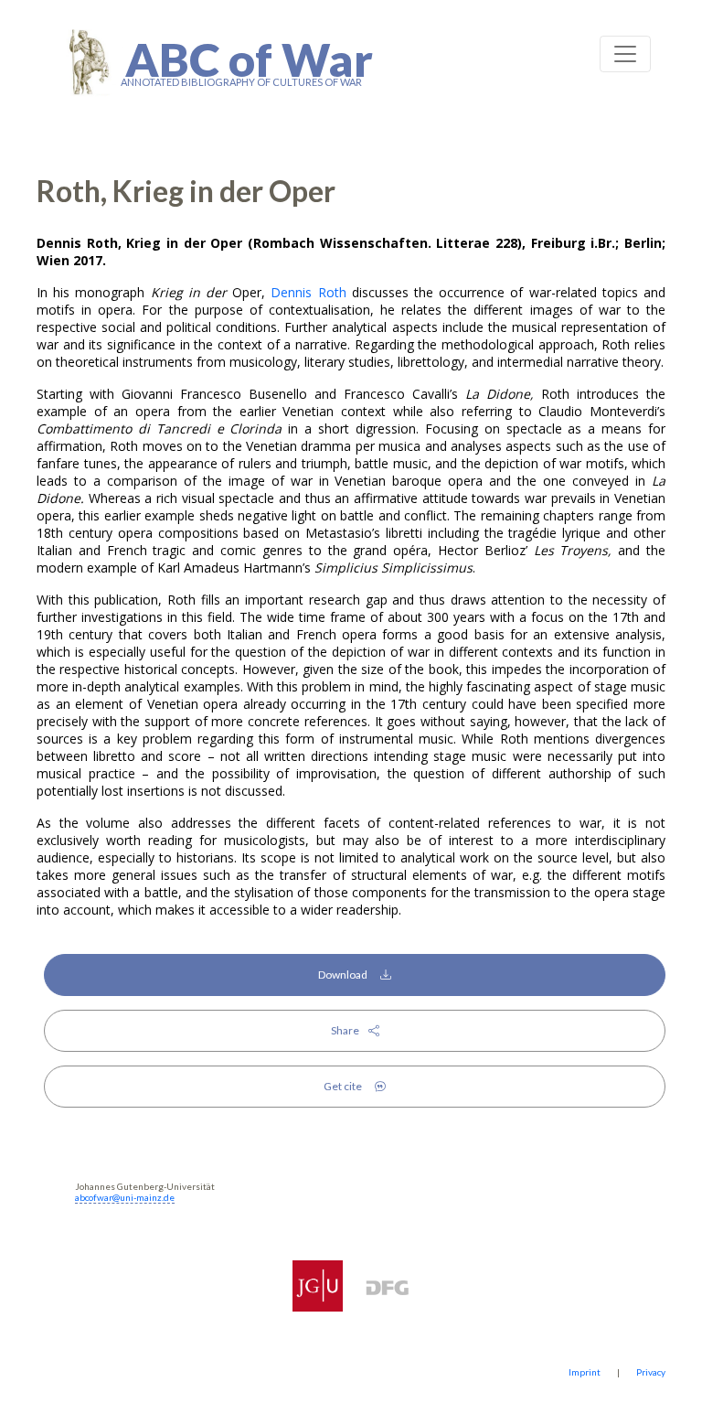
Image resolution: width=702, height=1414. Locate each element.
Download (349, 974)
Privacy (650, 1371)
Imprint (585, 1371)
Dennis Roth (308, 292)
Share (349, 1030)
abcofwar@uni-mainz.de (125, 1197)
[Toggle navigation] (625, 54)
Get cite (349, 1086)
